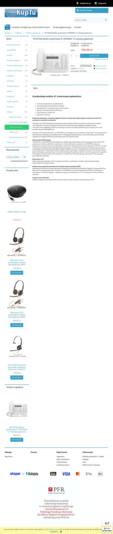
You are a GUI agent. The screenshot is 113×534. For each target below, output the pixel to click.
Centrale (9, 55)
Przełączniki (10, 96)
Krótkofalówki (11, 50)
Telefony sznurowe (15, 117)
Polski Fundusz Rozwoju (91, 465)
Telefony (9, 112)
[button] (99, 66)
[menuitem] (30, 27)
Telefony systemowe (15, 127)
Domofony (10, 81)
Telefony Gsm (11, 142)
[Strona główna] (21, 12)
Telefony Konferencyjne (14, 71)
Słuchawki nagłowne (13, 60)
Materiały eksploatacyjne (15, 65)
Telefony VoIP (13, 132)
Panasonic (81, 68)
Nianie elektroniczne (13, 45)
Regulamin (9, 456)
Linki (84, 462)
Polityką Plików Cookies (52, 529)
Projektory (10, 76)
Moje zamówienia (62, 459)
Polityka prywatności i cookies (93, 456)
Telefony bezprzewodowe (17, 122)
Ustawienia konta (62, 465)
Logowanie (60, 456)
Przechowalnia (61, 462)
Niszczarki (10, 107)
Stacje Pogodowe (12, 102)
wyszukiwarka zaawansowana (19, 161)
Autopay (85, 459)
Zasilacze (10, 91)
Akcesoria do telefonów (16, 137)
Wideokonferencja (13, 86)
